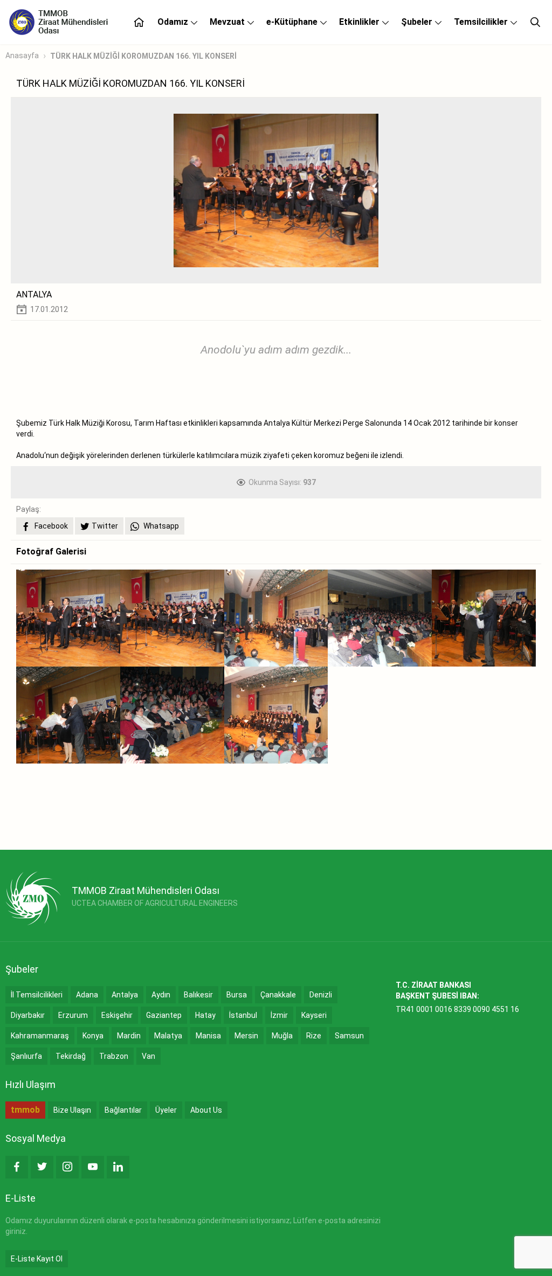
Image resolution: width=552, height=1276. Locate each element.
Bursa (236, 994)
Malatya (168, 1035)
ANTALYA (34, 294)
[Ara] (535, 22)
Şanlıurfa (26, 1056)
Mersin (246, 1035)
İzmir (279, 1015)
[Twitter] (42, 1167)
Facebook (50, 526)
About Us (206, 1110)
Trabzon (113, 1056)
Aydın (160, 994)
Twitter (105, 526)
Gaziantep (164, 1015)
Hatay (205, 1015)
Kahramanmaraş (40, 1035)
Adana (87, 994)
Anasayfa (22, 55)
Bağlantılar (123, 1110)
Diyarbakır (28, 1015)
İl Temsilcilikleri (37, 994)
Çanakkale (278, 994)
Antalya (125, 994)
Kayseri (314, 1015)
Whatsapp (160, 526)
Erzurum (73, 1015)
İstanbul (243, 1015)
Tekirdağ (71, 1056)
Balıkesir (198, 994)
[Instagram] (67, 1167)
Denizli (320, 994)
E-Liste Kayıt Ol (37, 1258)
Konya (93, 1035)
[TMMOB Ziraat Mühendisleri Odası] (33, 898)
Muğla (282, 1035)
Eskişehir (117, 1015)
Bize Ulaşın (72, 1110)
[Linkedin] (118, 1167)
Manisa (208, 1035)
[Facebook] (16, 1167)
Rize (313, 1035)
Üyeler (166, 1110)
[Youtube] (92, 1167)
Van (148, 1056)
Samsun (349, 1035)
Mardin (129, 1035)
